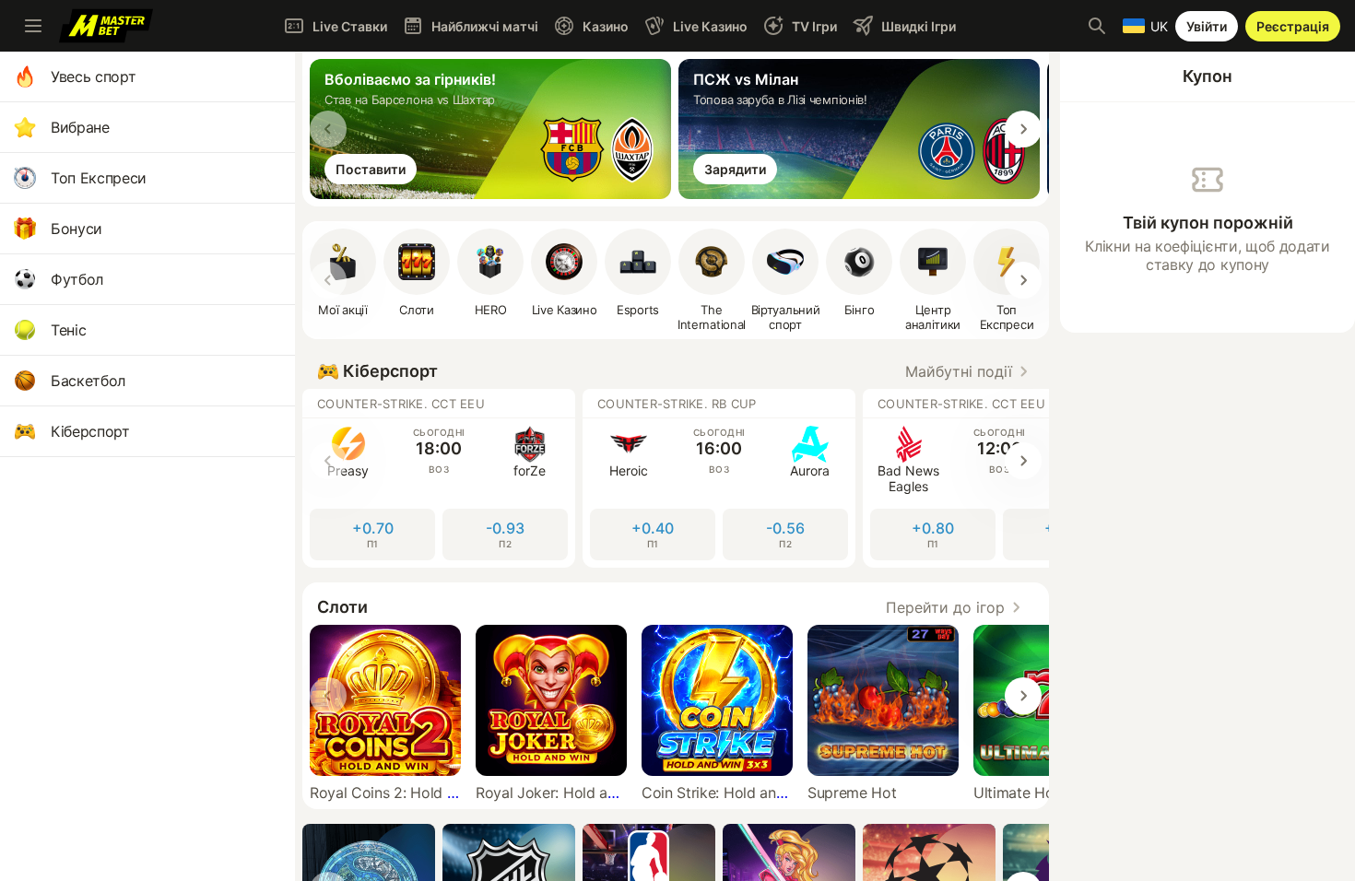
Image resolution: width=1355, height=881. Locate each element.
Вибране (80, 127)
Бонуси (76, 228)
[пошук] (1096, 26)
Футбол (77, 279)
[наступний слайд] (1023, 129)
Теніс (68, 330)
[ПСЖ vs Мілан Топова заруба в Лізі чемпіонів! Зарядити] (862, 193)
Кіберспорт (90, 431)
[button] (416, 273)
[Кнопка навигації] (33, 25)
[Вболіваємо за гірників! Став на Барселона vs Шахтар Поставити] (494, 193)
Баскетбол (88, 380)
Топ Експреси (99, 178)
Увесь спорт (93, 76)
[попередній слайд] (328, 129)
